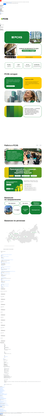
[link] (1, 10)
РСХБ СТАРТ (9, 184)
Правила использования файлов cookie (14, 3)
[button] (23, 252)
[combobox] (1, 414)
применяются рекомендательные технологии (12, 412)
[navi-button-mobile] (0, 14)
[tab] (1, 29)
